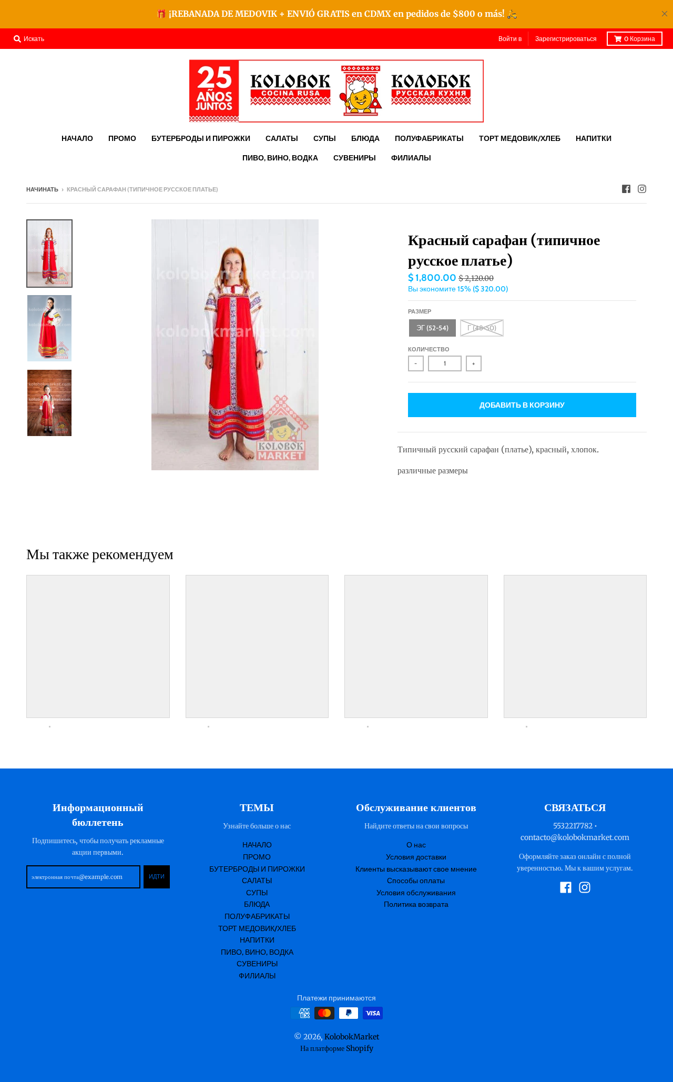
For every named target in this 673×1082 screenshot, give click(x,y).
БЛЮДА (257, 904)
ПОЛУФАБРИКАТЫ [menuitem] (429, 138)
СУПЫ (257, 892)
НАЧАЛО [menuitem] (77, 138)
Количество (429, 349)
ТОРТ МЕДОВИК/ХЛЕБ (257, 928)
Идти (157, 876)
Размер (419, 311)
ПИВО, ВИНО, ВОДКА (257, 952)
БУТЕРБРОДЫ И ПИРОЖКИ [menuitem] (200, 138)
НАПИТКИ (257, 940)
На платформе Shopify (336, 1048)
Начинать (42, 189)
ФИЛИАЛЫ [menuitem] (411, 158)
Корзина (639, 39)
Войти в (510, 39)
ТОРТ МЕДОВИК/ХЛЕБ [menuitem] (519, 138)
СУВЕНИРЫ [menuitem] (354, 158)
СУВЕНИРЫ (257, 963)
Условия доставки (416, 857)
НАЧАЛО (257, 845)
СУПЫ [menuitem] (324, 138)
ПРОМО (257, 857)
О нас (416, 845)
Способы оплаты (416, 880)
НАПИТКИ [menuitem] (593, 138)
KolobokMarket (351, 1036)
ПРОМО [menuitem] (122, 138)
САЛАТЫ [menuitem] (282, 138)
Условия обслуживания (416, 892)
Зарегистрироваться (566, 39)
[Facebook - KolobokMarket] (626, 189)
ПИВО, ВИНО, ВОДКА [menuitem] (280, 158)
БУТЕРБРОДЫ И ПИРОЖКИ (257, 869)
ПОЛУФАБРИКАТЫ (257, 916)
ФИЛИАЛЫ (257, 975)
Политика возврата (416, 904)
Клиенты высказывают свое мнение (416, 869)
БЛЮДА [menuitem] (365, 138)
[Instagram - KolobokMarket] (642, 189)
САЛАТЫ (257, 880)
